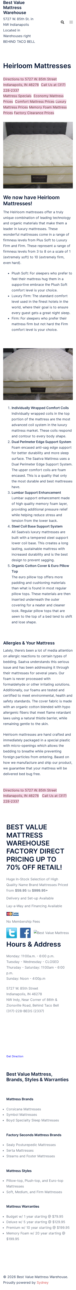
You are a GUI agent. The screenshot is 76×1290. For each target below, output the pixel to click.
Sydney (43, 1282)
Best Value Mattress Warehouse (14, 7)
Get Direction (14, 1056)
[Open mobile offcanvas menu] (71, 22)
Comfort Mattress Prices (34, 101)
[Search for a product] (62, 22)
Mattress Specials (17, 96)
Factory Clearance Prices (34, 113)
